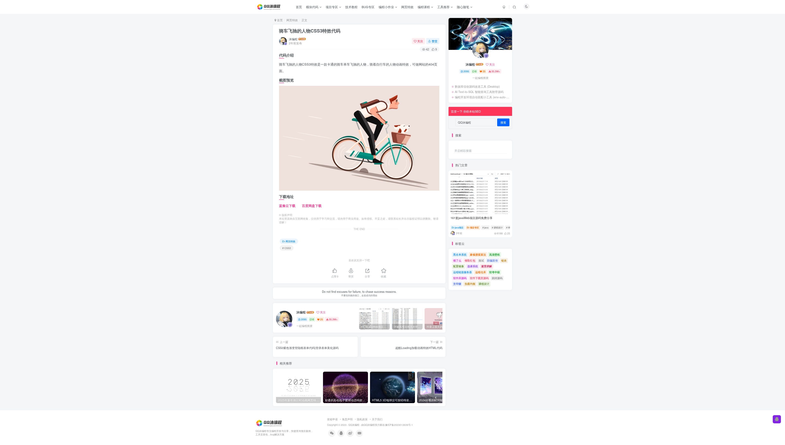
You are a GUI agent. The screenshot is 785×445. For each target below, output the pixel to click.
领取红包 (470, 260)
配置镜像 (458, 266)
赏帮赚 (457, 284)
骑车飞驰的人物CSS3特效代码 (309, 30)
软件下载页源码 (479, 278)
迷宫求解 (486, 266)
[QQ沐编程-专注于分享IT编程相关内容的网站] (269, 423)
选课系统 (472, 266)
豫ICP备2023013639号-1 (399, 424)
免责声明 (347, 419)
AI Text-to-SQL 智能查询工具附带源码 (479, 92)
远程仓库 (480, 272)
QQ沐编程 (353, 424)
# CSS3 (286, 248)
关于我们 (377, 419)
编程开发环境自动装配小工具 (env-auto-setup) (482, 97)
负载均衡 (470, 284)
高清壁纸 (494, 254)
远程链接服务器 (462, 272)
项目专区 (474, 227)
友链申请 (332, 419)
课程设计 (484, 284)
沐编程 (293, 39)
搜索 (503, 122)
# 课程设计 (497, 227)
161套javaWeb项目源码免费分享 (471, 218)
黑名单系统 (460, 254)
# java (485, 227)
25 (321, 319)
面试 (481, 260)
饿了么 (457, 260)
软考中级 (494, 272)
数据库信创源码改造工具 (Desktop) (477, 86)
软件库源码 (460, 278)
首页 (279, 20)
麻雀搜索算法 (478, 254)
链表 (504, 260)
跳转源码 (497, 278)
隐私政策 (362, 419)
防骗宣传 (492, 260)
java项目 (459, 227)
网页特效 (292, 20)
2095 (304, 319)
